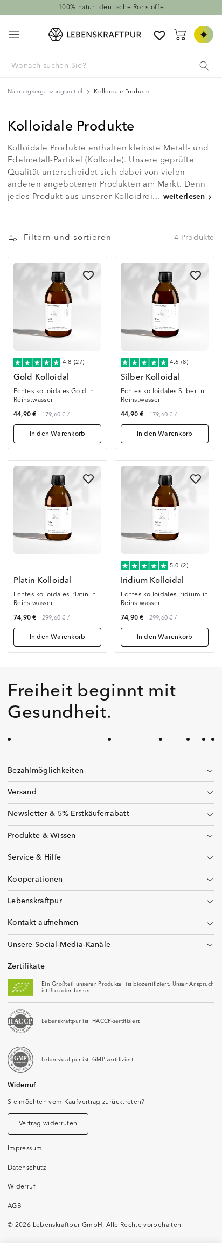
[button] (14, 34)
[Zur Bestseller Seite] (111, 7)
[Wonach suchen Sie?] (204, 65)
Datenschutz (27, 1167)
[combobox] (110, 65)
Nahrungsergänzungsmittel (45, 91)
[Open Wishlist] (159, 35)
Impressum (25, 1148)
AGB (15, 1206)
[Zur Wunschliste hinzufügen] (88, 275)
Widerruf (22, 1186)
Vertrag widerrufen (48, 1123)
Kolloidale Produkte (121, 91)
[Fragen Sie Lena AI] (204, 34)
